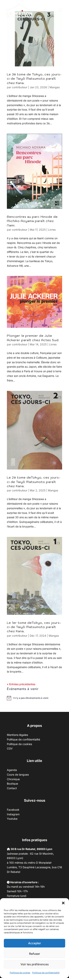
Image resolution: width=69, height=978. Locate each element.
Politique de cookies (20, 972)
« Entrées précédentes (21, 684)
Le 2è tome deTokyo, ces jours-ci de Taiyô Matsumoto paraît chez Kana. (34, 481)
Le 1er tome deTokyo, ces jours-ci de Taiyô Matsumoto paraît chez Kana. (34, 627)
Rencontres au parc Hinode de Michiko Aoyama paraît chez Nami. (32, 221)
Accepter (34, 943)
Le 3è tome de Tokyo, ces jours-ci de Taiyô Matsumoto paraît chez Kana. (34, 78)
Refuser (34, 954)
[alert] (31, 698)
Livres (52, 229)
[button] (63, 903)
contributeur (19, 87)
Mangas (54, 87)
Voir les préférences (35, 964)
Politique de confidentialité (45, 972)
